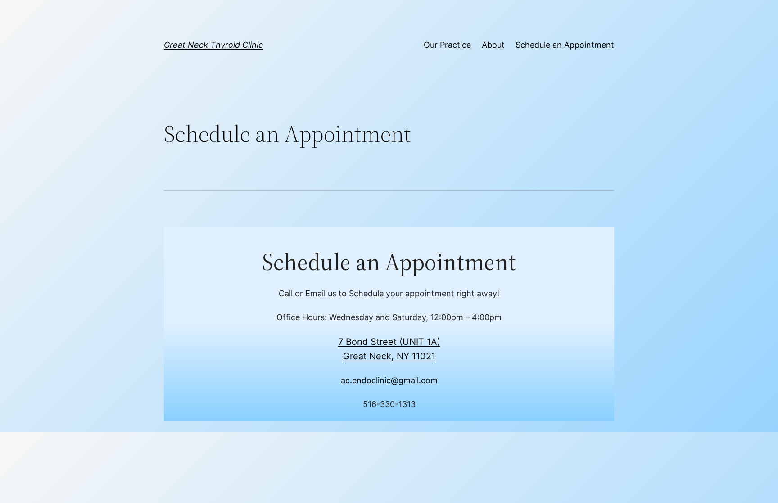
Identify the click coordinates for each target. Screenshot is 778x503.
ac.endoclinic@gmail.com (389, 380)
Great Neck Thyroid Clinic (213, 45)
